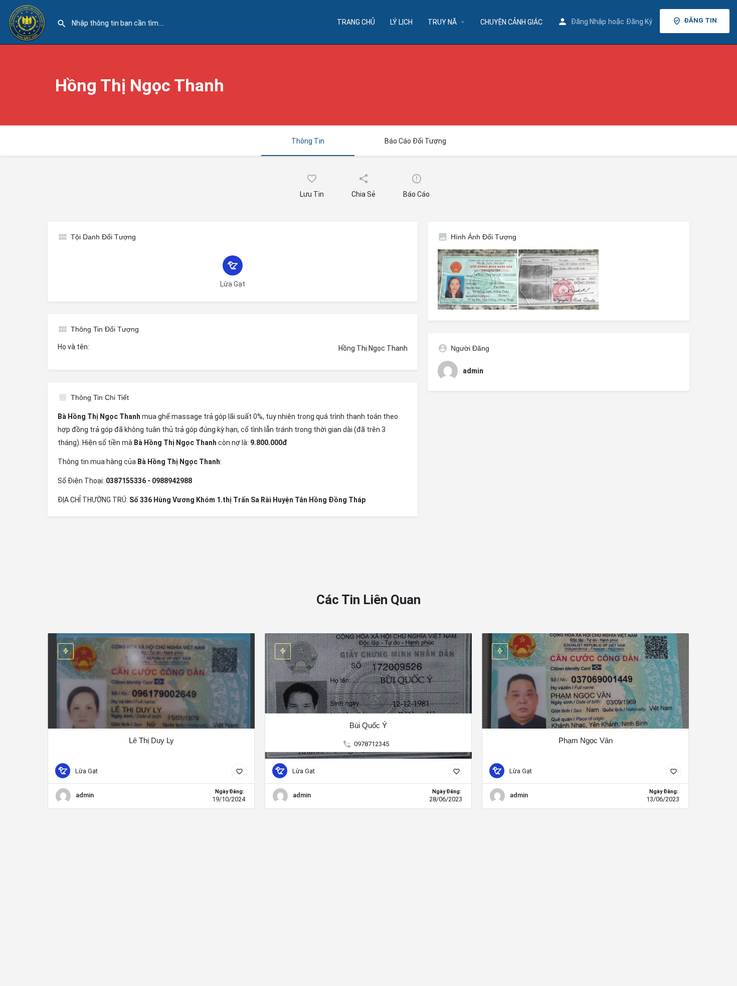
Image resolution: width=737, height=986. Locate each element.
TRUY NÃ (442, 22)
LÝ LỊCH (401, 22)
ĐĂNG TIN (700, 20)
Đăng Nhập (588, 22)
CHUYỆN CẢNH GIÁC (511, 22)
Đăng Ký (639, 22)
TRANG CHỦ (356, 22)
